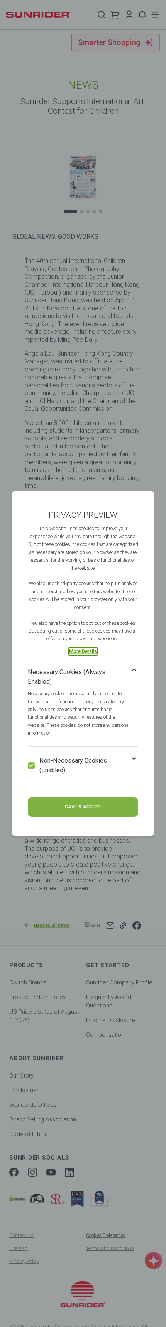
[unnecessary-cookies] (31, 765)
